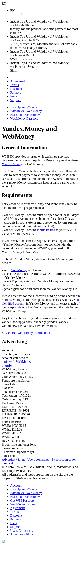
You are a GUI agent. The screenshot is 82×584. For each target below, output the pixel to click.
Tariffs (14, 85)
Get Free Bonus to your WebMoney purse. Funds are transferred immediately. (17, 376)
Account (15, 485)
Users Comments (21, 530)
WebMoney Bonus (22, 504)
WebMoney (19, 270)
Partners (15, 92)
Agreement (17, 81)
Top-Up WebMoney (23, 107)
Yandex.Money (12, 164)
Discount (16, 89)
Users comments (38, 459)
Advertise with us (13, 459)
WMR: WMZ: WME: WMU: (14, 429)
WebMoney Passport (24, 118)
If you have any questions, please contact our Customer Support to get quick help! (19, 448)
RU (21, 14)
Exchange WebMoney (25, 114)
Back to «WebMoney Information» (27, 333)
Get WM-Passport (22, 500)
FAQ (13, 96)
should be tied (46, 230)
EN (4, 3)
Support (15, 100)
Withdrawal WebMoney (26, 111)
